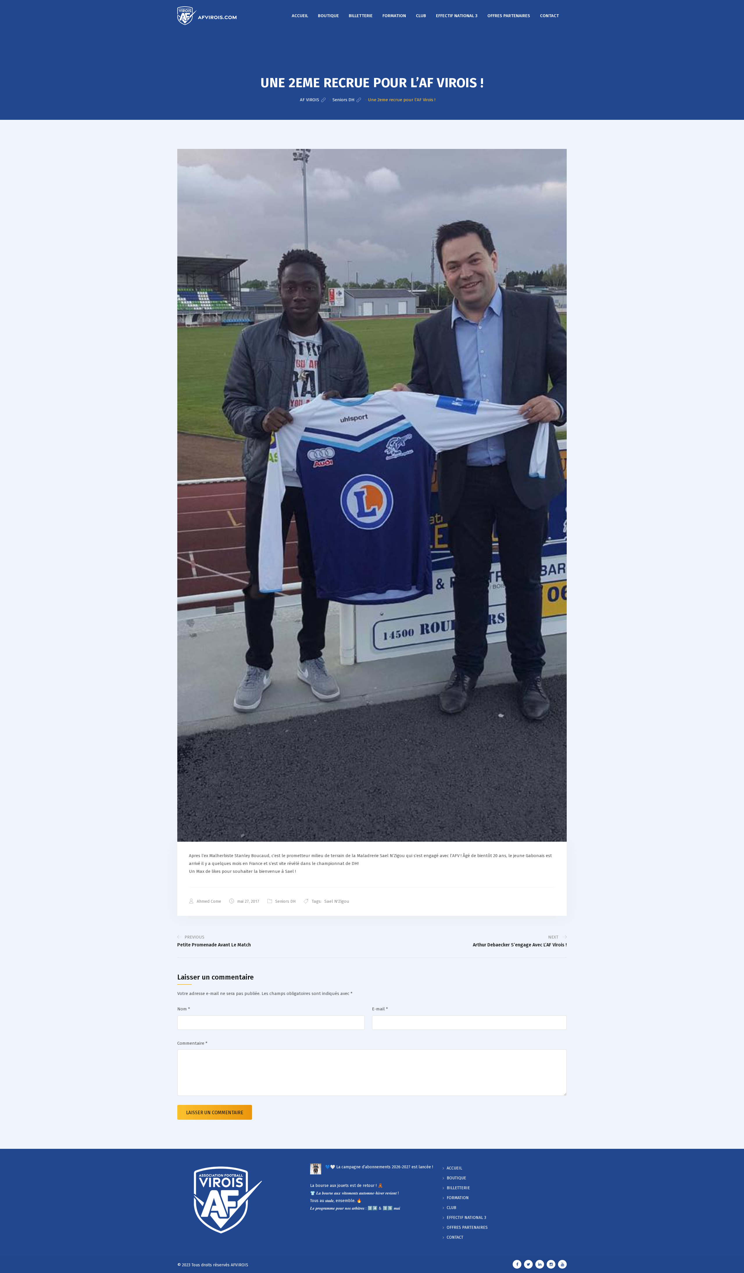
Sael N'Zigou (336, 901)
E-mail (380, 1009)
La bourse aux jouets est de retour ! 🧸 (346, 1185)
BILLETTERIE (361, 15)
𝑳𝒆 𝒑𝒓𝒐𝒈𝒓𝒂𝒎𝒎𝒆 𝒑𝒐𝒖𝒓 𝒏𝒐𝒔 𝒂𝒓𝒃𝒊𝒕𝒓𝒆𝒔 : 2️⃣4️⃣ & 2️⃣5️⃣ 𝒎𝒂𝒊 (355, 1208)
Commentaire (192, 1043)
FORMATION (394, 15)
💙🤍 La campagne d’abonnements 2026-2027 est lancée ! (379, 1167)
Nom (183, 1009)
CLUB (421, 15)
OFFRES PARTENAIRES (508, 15)
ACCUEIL (300, 15)
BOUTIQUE (328, 15)
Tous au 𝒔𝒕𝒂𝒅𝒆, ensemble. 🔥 (336, 1200)
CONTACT (549, 15)
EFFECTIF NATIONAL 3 (456, 15)
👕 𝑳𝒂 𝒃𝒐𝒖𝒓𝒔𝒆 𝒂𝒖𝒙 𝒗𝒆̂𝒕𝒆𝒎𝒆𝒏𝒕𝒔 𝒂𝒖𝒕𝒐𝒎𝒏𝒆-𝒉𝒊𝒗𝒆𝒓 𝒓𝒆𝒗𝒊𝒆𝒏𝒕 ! (354, 1193)
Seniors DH (285, 901)
